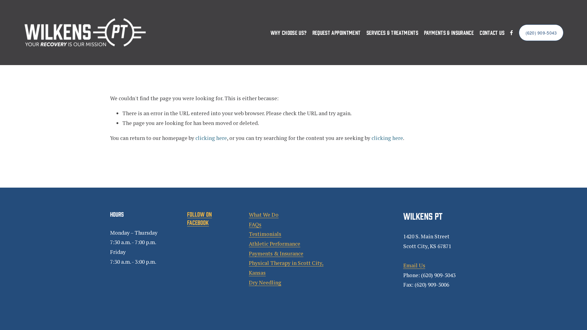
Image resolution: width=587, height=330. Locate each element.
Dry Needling (265, 282)
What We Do (264, 214)
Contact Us (492, 32)
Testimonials (265, 233)
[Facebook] (511, 33)
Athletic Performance (274, 243)
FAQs (255, 224)
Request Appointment (336, 32)
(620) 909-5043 (541, 33)
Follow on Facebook (199, 218)
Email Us (414, 265)
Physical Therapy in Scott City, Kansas (286, 267)
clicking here (211, 137)
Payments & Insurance (449, 32)
